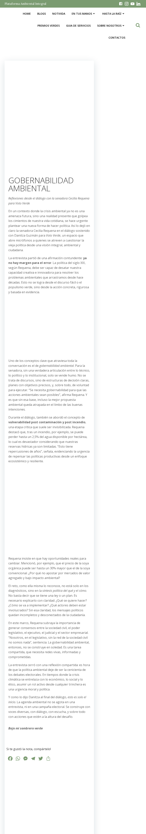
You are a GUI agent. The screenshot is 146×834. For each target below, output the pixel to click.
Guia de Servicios (78, 25)
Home (27, 13)
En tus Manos (82, 13)
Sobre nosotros (109, 25)
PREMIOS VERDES (48, 25)
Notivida (58, 13)
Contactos (117, 37)
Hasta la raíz (111, 13)
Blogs (41, 13)
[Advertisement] (49, 324)
